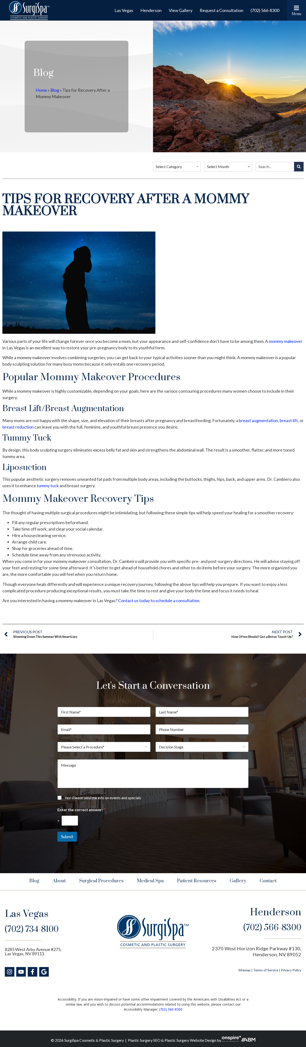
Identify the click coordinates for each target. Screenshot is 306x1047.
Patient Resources (196, 881)
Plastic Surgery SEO (144, 1040)
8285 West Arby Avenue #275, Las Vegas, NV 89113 (33, 951)
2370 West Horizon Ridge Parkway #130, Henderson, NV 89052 (256, 951)
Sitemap (244, 970)
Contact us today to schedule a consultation (158, 600)
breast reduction (18, 427)
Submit (67, 836)
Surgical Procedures (101, 881)
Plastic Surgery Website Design (190, 1040)
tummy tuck (48, 485)
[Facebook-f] (32, 972)
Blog (54, 90)
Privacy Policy (291, 970)
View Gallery (180, 10)
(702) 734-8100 (32, 929)
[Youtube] (21, 972)
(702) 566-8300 (265, 10)
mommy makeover (285, 341)
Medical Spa (150, 881)
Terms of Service (265, 970)
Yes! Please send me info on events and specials (103, 797)
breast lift (289, 420)
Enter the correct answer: (81, 809)
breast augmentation (258, 420)
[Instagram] (9, 972)
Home (41, 90)
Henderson (151, 10)
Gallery (238, 881)
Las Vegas (124, 10)
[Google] (44, 972)
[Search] (299, 166)
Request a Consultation (221, 10)
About (59, 881)
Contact (268, 881)
